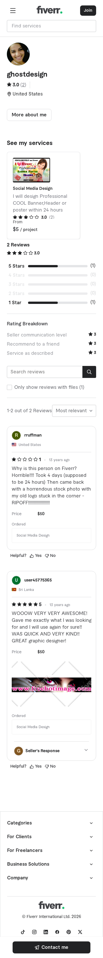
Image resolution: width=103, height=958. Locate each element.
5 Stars (16, 266)
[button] (13, 11)
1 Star (15, 302)
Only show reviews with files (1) (49, 387)
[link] (51, 947)
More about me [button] (29, 115)
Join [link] (88, 11)
